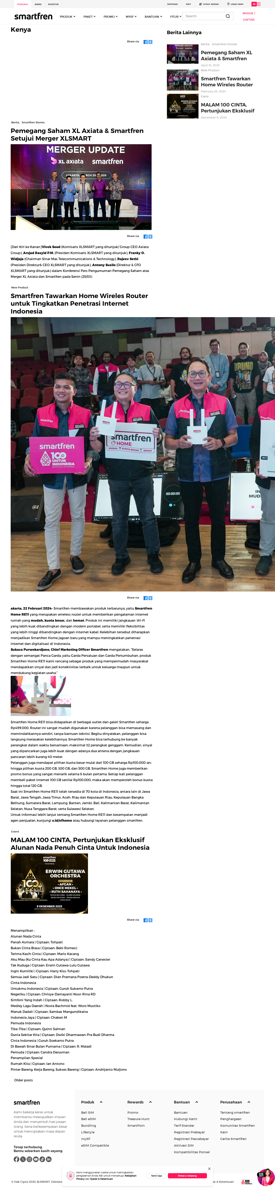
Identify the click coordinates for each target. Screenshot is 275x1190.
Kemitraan (172, 4)
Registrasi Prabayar (189, 1132)
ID (254, 4)
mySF (85, 1139)
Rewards (135, 1102)
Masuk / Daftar (249, 16)
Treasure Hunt (138, 1119)
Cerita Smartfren (233, 1139)
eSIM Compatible (95, 1145)
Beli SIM (87, 1112)
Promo (132, 1112)
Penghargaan (231, 1119)
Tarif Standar (184, 1126)
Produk (88, 1102)
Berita (205, 44)
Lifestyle (87, 1132)
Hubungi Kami (185, 1119)
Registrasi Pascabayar (191, 1139)
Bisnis (38, 4)
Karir (188, 4)
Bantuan (182, 1102)
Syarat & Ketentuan (101, 1178)
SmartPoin (136, 1126)
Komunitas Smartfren (237, 1126)
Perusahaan (231, 1102)
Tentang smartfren (235, 1112)
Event (205, 96)
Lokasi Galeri (237, 4)
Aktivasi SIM (184, 1145)
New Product (210, 70)
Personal (22, 4)
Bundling (88, 1126)
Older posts (23, 1080)
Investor (53, 4)
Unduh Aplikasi (211, 4)
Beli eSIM (88, 1119)
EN (258, 4)
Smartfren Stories (224, 44)
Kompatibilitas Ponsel (192, 1152)
